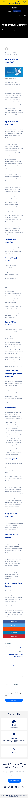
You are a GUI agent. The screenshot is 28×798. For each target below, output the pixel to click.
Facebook (14, 621)
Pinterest (14, 636)
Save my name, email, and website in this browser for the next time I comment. (13, 693)
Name (6, 679)
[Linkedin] (16, 787)
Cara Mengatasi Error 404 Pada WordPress (15, 655)
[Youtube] (12, 787)
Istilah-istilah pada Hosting (13, 647)
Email (6, 684)
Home (5, 30)
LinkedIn (15, 632)
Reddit (15, 629)
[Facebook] (5, 787)
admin (6, 52)
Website (10, 30)
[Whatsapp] (23, 787)
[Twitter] (9, 787)
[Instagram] (19, 787)
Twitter (15, 625)
